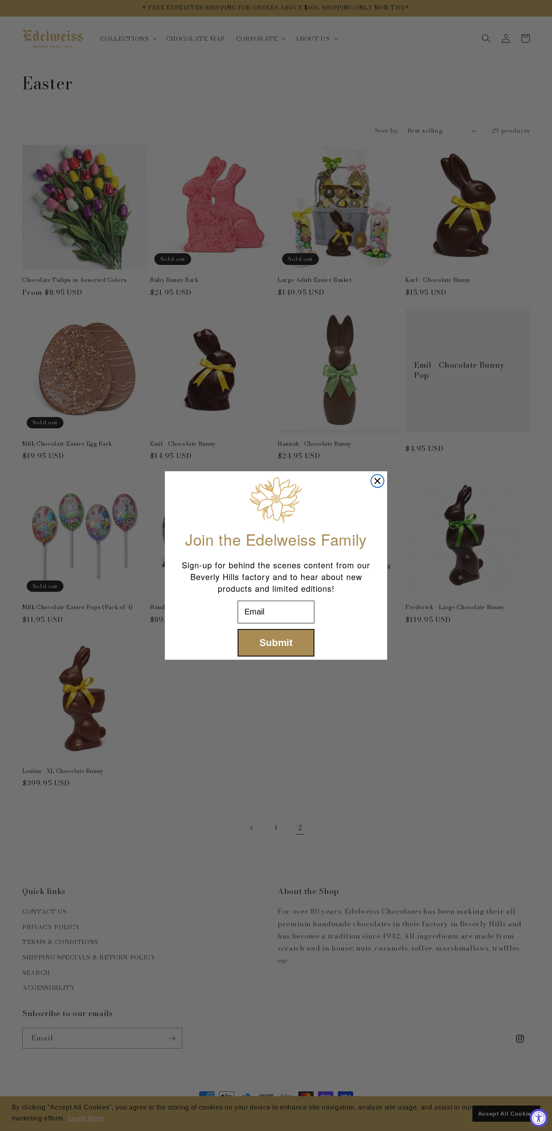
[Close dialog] (377, 480)
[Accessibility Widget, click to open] (539, 1118)
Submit (276, 642)
